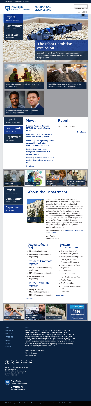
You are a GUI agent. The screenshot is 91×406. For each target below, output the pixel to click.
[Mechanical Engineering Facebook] (7, 362)
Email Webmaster (30, 355)
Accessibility (57, 403)
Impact (13, 18)
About (7, 327)
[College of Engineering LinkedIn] (12, 362)
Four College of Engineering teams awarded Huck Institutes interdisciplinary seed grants (40, 143)
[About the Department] (35, 211)
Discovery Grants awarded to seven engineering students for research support (40, 160)
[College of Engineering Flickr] (31, 362)
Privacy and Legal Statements (34, 350)
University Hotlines (31, 353)
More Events (81, 132)
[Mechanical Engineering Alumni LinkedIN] (17, 362)
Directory (9, 334)
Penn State (8, 1)
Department (13, 35)
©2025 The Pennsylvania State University (15, 403)
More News (30, 166)
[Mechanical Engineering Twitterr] (22, 362)
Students (9, 337)
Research (9, 330)
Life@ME (8, 346)
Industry (8, 340)
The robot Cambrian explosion (54, 45)
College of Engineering (22, 1)
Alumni (8, 343)
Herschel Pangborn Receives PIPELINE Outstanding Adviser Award (38, 128)
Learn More (29, 299)
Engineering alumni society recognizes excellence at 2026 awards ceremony (38, 151)
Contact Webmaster (70, 403)
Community (14, 27)
